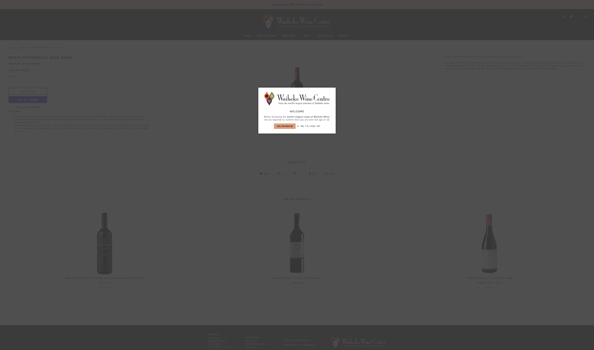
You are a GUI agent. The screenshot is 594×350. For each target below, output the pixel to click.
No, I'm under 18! (310, 126)
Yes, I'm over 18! (285, 126)
